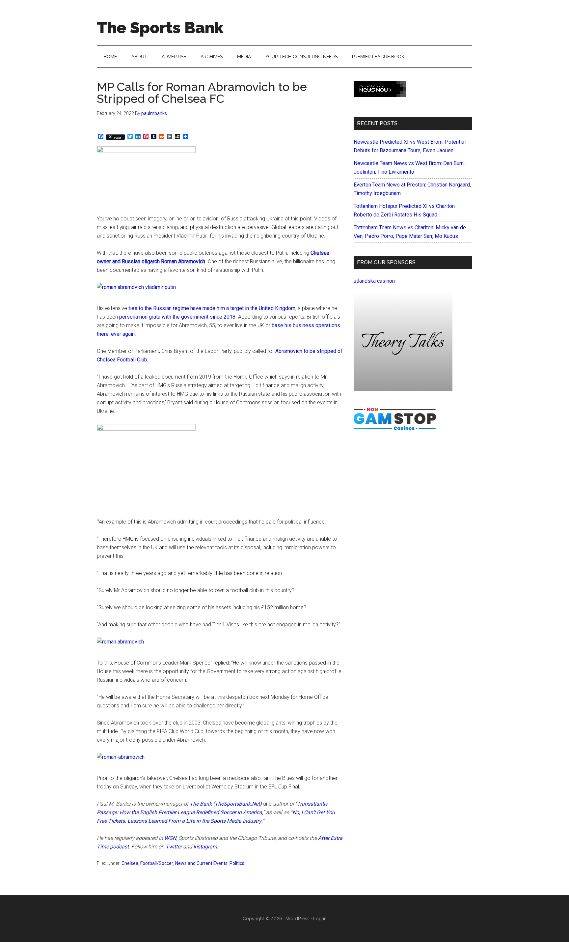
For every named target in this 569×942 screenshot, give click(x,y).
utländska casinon (374, 281)
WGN (170, 838)
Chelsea (130, 863)
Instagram (205, 846)
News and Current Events (201, 863)
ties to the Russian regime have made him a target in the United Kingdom (211, 308)
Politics (237, 863)
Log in (320, 918)
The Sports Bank (160, 27)
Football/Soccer (156, 863)
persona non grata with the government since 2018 (177, 317)
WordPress (298, 918)
